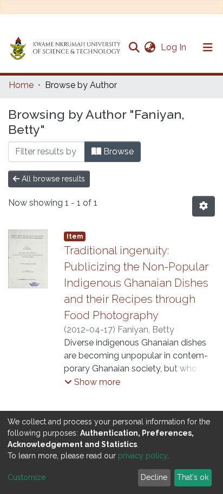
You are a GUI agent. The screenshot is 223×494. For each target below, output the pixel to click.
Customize (26, 477)
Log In (174, 47)
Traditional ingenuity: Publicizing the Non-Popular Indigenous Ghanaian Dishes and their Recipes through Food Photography (136, 283)
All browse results (52, 178)
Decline (154, 477)
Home (21, 85)
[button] (150, 47)
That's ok (192, 477)
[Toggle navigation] (208, 47)
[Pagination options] (203, 206)
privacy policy (142, 455)
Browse (117, 151)
